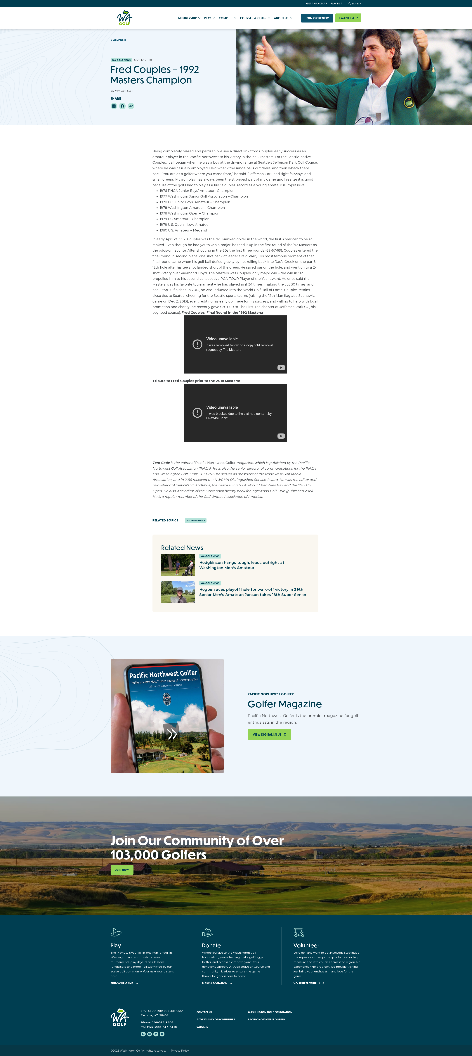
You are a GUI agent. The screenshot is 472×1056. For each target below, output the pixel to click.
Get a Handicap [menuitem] (316, 3)
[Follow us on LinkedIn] (155, 1034)
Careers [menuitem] (202, 1027)
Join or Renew (317, 18)
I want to (347, 18)
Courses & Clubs (253, 18)
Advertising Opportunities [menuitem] (216, 1019)
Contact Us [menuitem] (204, 1012)
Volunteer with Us (307, 983)
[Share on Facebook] (122, 106)
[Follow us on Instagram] (149, 1034)
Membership (187, 18)
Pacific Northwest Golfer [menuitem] (266, 1019)
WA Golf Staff (124, 90)
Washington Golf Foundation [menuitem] (270, 1012)
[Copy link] (131, 106)
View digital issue (267, 734)
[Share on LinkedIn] (114, 106)
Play (208, 18)
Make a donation (214, 983)
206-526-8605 (162, 1022)
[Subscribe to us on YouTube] (162, 1034)
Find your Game (122, 983)
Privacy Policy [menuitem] (180, 1050)
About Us (281, 18)
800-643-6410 (166, 1027)
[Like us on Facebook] (143, 1034)
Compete (226, 18)
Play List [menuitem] (336, 3)
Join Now (122, 870)
